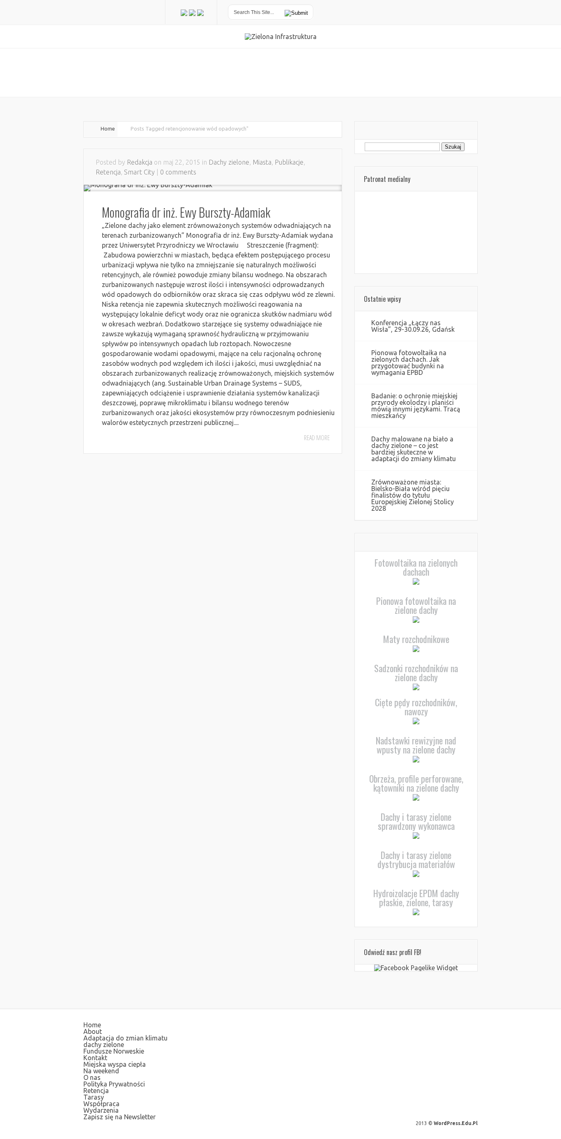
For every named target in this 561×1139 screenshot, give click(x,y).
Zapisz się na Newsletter (119, 1117)
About (92, 1031)
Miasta (262, 162)
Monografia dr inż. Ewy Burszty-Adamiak (186, 212)
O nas (92, 1077)
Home (108, 128)
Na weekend (101, 1071)
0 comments (178, 172)
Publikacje (289, 162)
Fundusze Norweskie (113, 1051)
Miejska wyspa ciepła (114, 1064)
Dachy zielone (229, 162)
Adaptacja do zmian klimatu (125, 1038)
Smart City (139, 172)
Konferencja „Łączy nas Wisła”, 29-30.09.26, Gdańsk (413, 326)
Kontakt (95, 1057)
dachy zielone (103, 1044)
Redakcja (139, 162)
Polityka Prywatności (114, 1084)
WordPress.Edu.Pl (456, 1123)
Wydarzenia (101, 1110)
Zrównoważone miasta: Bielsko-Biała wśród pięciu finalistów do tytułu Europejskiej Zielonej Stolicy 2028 (412, 495)
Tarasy (93, 1097)
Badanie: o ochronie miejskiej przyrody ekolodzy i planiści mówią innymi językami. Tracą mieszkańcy (415, 405)
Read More (317, 437)
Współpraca (101, 1103)
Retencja (108, 172)
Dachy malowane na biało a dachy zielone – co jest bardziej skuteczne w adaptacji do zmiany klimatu (413, 448)
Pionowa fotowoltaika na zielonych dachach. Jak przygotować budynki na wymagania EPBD (408, 362)
